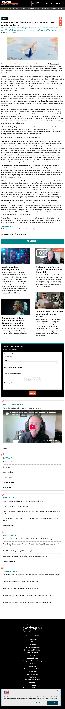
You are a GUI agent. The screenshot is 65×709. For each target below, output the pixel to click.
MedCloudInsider (32, 658)
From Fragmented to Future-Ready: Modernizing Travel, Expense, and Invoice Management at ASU (32, 512)
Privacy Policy (17, 373)
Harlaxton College (14, 68)
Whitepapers (10, 535)
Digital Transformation (49, 8)
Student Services (8, 482)
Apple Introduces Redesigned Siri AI (11, 268)
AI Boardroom (32, 639)
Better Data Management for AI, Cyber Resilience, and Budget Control (25, 556)
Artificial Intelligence (9, 462)
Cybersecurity (7, 467)
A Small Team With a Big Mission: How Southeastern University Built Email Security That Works (30, 519)
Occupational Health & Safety (32, 661)
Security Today (32, 672)
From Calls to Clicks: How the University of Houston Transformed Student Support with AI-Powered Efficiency (31, 545)
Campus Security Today (32, 647)
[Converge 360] (32, 628)
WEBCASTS (8, 497)
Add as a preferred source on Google (39, 3)
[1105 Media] (32, 635)
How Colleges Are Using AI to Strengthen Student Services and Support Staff (27, 602)
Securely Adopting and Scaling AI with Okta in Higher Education (23, 501)
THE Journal (32, 685)
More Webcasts (8, 525)
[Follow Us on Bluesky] (51, 3)
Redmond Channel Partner (32, 669)
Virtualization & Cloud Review (32, 688)
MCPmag (32, 655)
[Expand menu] (62, 4)
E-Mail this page (8, 234)
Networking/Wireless (34, 8)
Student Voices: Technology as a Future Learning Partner (49, 314)
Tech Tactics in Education (32, 680)
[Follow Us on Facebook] (54, 3)
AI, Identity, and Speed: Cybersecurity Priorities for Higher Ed (49, 269)
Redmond (32, 666)
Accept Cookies (52, 702)
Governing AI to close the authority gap (15, 506)
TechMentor (32, 677)
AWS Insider (32, 645)
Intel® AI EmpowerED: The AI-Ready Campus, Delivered (20, 582)
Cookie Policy (53, 698)
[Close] (58, 691)
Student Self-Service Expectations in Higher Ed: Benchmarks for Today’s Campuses (29, 539)
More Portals (7, 488)
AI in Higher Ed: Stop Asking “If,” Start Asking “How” (19, 551)
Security (60, 8)
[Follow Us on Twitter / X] (49, 3)
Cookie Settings (38, 702)
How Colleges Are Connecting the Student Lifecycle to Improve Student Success (28, 595)
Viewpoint (5, 18)
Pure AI (32, 663)
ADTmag (32, 642)
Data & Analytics (8, 472)
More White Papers (9, 561)
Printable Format (21, 234)
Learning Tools (7, 477)
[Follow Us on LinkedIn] (46, 3)
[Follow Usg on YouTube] (57, 3)
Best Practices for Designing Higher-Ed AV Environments (21, 588)
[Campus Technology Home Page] (9, 3)
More (5, 448)
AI (13, 8)
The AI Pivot (32, 682)
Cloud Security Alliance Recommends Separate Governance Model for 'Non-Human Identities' (13, 321)
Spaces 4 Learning (32, 674)
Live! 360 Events (32, 653)
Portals (7, 458)
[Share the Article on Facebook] (60, 18)
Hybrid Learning (21, 8)
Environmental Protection (32, 650)
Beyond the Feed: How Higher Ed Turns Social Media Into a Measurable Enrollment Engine (31, 575)
